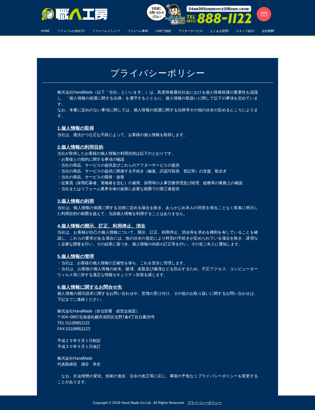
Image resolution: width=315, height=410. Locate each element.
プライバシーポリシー (204, 403)
